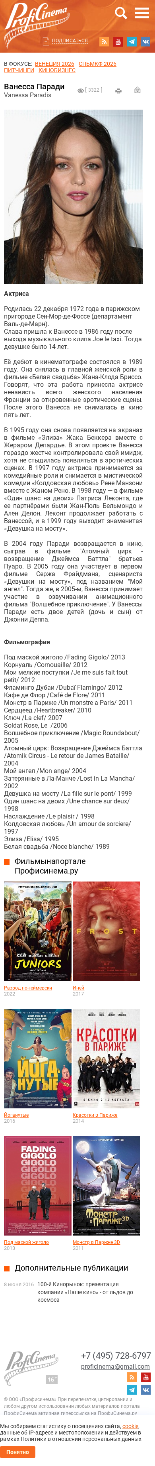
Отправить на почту (137, 90)
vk (146, 41)
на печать (118, 91)
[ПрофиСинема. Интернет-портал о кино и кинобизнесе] (37, 16)
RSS (104, 41)
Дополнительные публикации (71, 1268)
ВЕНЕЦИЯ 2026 (54, 64)
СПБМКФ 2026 (97, 64)
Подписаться (70, 40)
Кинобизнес (57, 70)
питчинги (19, 70)
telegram (132, 41)
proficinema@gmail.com (115, 1366)
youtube (118, 41)
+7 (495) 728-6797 (116, 1356)
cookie (130, 1426)
